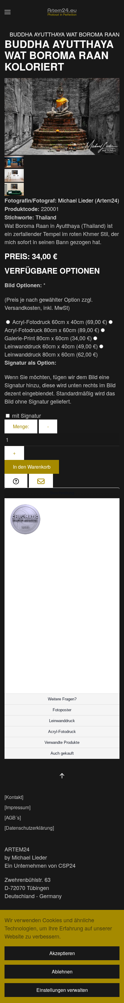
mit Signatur (26, 415)
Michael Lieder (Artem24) (88, 200)
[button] (8, 12)
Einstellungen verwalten (62, 989)
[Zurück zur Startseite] (62, 12)
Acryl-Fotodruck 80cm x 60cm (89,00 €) (52, 330)
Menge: (21, 426)
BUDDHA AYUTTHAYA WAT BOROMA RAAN (64, 34)
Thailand (46, 217)
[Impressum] (17, 807)
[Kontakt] (14, 797)
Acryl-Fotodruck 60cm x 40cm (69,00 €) (59, 321)
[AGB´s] (13, 817)
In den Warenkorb (32, 466)
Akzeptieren (62, 953)
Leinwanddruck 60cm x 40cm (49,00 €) (51, 346)
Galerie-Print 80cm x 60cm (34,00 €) (48, 338)
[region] (62, 493)
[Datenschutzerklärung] (29, 827)
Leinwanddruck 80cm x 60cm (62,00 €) (51, 354)
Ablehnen (62, 971)
